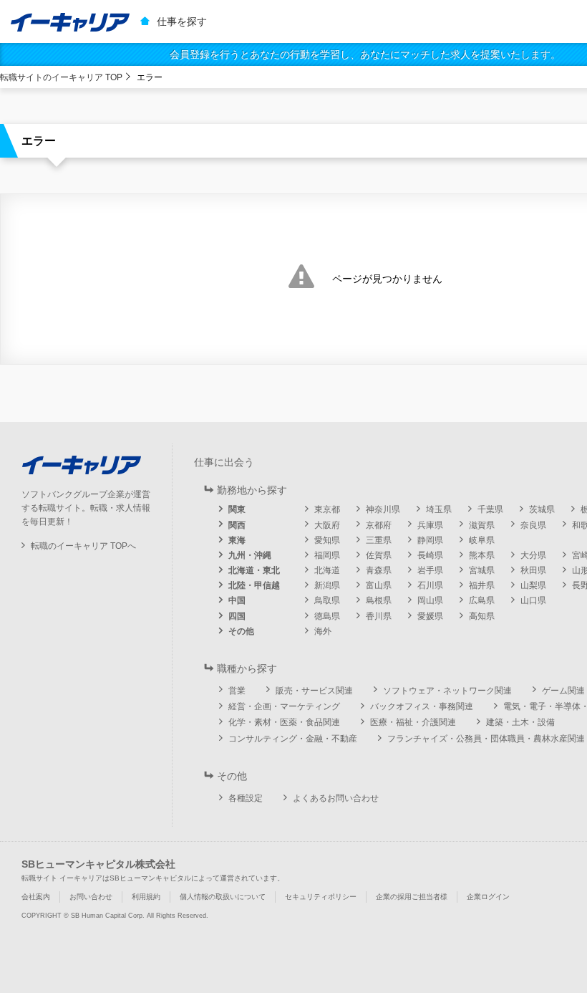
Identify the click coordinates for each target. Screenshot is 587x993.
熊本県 (482, 555)
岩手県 (430, 570)
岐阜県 (482, 540)
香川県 (379, 616)
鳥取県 (327, 600)
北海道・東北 (254, 570)
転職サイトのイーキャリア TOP (61, 77)
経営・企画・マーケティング (284, 706)
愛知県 (327, 540)
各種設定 (245, 798)
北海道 (327, 570)
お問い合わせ (90, 897)
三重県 (379, 540)
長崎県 (430, 555)
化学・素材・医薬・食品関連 (284, 722)
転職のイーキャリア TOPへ (83, 546)
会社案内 (35, 897)
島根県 (379, 600)
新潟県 (327, 585)
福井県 (482, 585)
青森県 (379, 570)
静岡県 (430, 540)
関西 (237, 525)
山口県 (533, 600)
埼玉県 (439, 509)
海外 (322, 631)
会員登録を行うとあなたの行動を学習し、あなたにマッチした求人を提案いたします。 (365, 54)
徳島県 (327, 616)
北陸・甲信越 (254, 585)
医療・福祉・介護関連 (413, 722)
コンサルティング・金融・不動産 (292, 739)
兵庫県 (430, 525)
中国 (237, 600)
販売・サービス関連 (314, 691)
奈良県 (533, 525)
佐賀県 (379, 555)
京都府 (379, 525)
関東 (237, 509)
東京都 (327, 509)
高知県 (482, 616)
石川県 (430, 585)
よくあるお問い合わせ (336, 798)
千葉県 (490, 509)
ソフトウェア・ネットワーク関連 (447, 691)
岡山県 (430, 600)
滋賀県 (482, 525)
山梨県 (533, 585)
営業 (237, 691)
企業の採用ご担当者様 (411, 897)
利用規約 (146, 897)
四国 (237, 616)
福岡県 (327, 555)
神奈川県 (383, 509)
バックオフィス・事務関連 (421, 706)
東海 (237, 540)
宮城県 (482, 570)
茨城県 (542, 509)
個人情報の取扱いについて (223, 897)
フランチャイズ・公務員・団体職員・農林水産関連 (486, 739)
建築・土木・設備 (520, 722)
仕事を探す (182, 21)
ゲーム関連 (563, 691)
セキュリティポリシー (320, 897)
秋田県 (533, 570)
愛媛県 (430, 616)
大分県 (533, 555)
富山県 (379, 585)
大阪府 (327, 525)
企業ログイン (488, 897)
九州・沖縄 (249, 555)
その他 (241, 631)
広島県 (482, 600)
